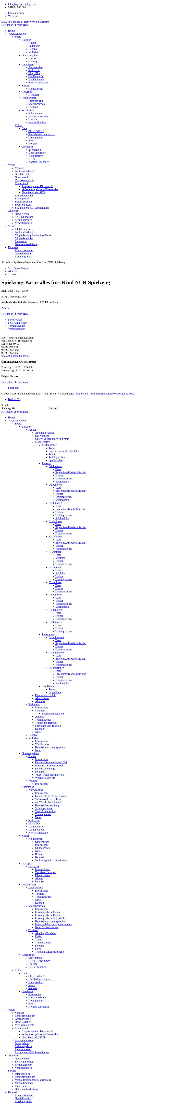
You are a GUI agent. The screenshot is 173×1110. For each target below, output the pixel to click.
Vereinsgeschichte (24, 1025)
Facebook (13, 387)
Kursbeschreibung (45, 768)
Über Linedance (37, 997)
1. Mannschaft (49, 444)
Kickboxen (34, 820)
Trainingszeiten (57, 457)
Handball (33, 734)
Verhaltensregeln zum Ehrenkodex (40, 1034)
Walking (32, 780)
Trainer (52, 454)
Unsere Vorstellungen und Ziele (52, 438)
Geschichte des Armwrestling (50, 796)
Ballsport (26, 426)
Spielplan (60, 557)
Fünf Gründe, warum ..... (41, 979)
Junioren (46, 463)
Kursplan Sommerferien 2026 (51, 762)
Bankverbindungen (25, 1015)
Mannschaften (42, 441)
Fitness (32, 756)
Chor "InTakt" (36, 976)
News (38, 731)
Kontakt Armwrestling (47, 805)
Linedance (27, 991)
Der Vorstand (42, 435)
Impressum (82, 393)
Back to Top (14, 399)
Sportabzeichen (36, 905)
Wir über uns (42, 744)
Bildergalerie (22, 1043)
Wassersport (28, 954)
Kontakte (13, 1092)
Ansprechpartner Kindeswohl (37, 1031)
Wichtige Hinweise (45, 777)
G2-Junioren (55, 609)
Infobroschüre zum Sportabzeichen (53, 924)
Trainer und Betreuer (46, 722)
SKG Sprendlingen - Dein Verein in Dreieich (25, 21)
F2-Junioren (55, 567)
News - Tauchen (37, 967)
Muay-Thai (34, 823)
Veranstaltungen (16, 328)
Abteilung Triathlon (45, 933)
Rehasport (27, 863)
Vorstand (19, 1012)
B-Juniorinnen (56, 637)
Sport (18, 423)
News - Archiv (23, 1021)
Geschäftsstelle (23, 1018)
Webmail (13, 16)
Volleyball (33, 738)
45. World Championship (48, 802)
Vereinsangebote (17, 420)
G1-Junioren (55, 594)
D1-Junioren (55, 466)
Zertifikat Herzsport (45, 872)
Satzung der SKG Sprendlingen (32, 1052)
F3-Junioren (55, 582)
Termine (39, 893)
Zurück (5, 308)
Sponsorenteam (23, 1049)
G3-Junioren (55, 622)
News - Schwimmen (39, 960)
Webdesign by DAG (124, 393)
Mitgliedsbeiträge (24, 1083)
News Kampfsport (38, 832)
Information (41, 707)
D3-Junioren (55, 502)
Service (12, 1070)
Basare (38, 854)
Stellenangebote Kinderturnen (51, 860)
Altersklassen (42, 698)
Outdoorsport (29, 884)
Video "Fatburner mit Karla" (50, 774)
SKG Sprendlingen (18, 268)
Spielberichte (56, 460)
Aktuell (39, 878)
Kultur (18, 970)
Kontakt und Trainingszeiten (50, 747)
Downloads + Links (45, 695)
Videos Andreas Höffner (48, 799)
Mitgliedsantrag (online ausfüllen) (33, 1079)
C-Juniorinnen (56, 652)
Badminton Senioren (53, 713)
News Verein (15, 319)
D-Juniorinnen (56, 667)
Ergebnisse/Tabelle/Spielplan (64, 451)
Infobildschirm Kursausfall (49, 765)
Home (11, 417)
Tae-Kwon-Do (36, 826)
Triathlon (33, 930)
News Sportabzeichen (46, 927)
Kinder (25, 835)
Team (52, 448)
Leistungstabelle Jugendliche (50, 918)
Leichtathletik (35, 887)
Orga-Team (55, 692)
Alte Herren (48, 686)
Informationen (42, 869)
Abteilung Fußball (45, 432)
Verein (11, 1009)
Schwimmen (35, 957)
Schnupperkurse (43, 808)
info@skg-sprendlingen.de (22, 4)
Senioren (40, 710)
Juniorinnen (48, 634)
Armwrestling (35, 789)
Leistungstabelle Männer (48, 912)
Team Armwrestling (45, 811)
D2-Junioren (55, 484)
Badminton (34, 704)
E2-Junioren (55, 536)
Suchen (52, 408)
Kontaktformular (24, 1095)
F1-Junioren (55, 551)
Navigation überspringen (14, 24)
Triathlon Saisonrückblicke (49, 951)
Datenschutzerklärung (101, 393)
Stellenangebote (23, 1046)
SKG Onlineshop (17, 322)
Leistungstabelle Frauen (47, 915)
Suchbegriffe (8, 408)
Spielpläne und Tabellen (48, 725)
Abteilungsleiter (23, 1101)
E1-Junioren (55, 521)
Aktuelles (13, 271)
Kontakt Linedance (38, 1006)
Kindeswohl (21, 1028)
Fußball (32, 429)
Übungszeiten (42, 847)
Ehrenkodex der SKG (33, 1037)
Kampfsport (28, 786)
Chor (24, 973)
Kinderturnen (35, 838)
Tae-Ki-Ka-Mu (36, 829)
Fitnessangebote (30, 753)
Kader (38, 936)
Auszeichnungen (24, 1040)
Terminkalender (16, 325)
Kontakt (39, 728)
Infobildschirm (16, 13)
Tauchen (33, 963)
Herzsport (33, 866)
